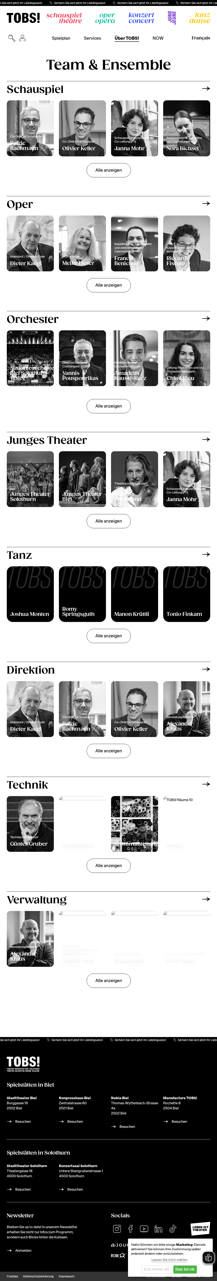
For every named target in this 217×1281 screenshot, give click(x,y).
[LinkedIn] (158, 1229)
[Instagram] (117, 1229)
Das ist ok (185, 1269)
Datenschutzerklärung (38, 1276)
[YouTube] (144, 1229)
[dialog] (170, 1258)
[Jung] (172, 18)
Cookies (12, 1276)
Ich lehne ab (156, 1269)
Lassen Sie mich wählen (170, 1260)
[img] (23, 18)
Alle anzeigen (108, 170)
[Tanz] (199, 18)
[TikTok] (172, 1229)
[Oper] (105, 19)
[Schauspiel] (64, 18)
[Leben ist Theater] (200, 1229)
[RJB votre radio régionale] (118, 1255)
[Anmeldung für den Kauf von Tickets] (22, 38)
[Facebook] (130, 1229)
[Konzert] (141, 18)
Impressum (66, 1276)
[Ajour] (120, 1245)
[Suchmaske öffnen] (12, 38)
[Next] (206, 88)
